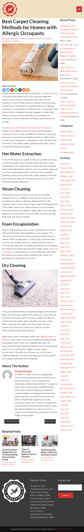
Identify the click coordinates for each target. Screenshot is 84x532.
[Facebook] (4, 90)
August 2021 (65, 372)
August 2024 (66, 230)
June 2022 (65, 330)
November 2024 (67, 222)
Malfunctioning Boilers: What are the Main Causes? (49, 452)
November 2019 (67, 388)
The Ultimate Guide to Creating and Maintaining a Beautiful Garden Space (69, 52)
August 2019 (65, 401)
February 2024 (67, 255)
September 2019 (67, 397)
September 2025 (67, 180)
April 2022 (64, 339)
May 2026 (64, 164)
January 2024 (66, 259)
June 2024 (65, 239)
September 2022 (67, 318)
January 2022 (66, 351)
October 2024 (66, 226)
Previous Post (11, 421)
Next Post (50, 421)
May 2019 (64, 413)
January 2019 (66, 430)
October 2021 (66, 363)
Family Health (66, 131)
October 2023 (66, 272)
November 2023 (67, 268)
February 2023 (66, 301)
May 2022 (64, 334)
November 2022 (67, 309)
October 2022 (66, 314)
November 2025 (67, 172)
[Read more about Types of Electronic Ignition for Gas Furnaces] (30, 440)
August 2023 (66, 280)
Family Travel (66, 140)
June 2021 (64, 380)
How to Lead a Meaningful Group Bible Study (68, 71)
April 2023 (64, 297)
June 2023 (65, 289)
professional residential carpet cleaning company (26, 128)
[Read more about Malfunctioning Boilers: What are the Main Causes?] (49, 441)
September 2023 (67, 276)
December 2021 (67, 355)
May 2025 (64, 197)
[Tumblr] (20, 90)
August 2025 (66, 184)
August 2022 (66, 322)
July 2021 (64, 376)
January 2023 (66, 305)
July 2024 (64, 234)
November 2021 (67, 359)
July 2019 (64, 405)
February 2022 (66, 347)
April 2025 (64, 201)
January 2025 (66, 214)
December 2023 (67, 264)
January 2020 (66, 384)
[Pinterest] (12, 90)
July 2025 (64, 189)
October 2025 (66, 176)
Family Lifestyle (27, 38)
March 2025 (65, 205)
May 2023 (64, 293)
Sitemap (70, 529)
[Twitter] (8, 90)
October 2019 (66, 393)
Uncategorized (67, 152)
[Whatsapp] (16, 90)
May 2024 (64, 243)
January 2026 (66, 168)
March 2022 (65, 343)
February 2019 (66, 426)
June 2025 (65, 193)
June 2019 (64, 409)
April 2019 (64, 418)
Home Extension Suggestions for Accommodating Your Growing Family (10, 454)
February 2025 (66, 209)
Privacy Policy (61, 529)
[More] (28, 90)
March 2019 (65, 422)
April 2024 (65, 247)
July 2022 (64, 326)
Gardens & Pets (67, 144)
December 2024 (67, 218)
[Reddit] (24, 90)
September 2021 (67, 368)
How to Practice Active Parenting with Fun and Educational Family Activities (69, 109)
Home (63, 148)
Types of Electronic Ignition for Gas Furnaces (29, 453)
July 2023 (64, 284)
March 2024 (65, 251)
